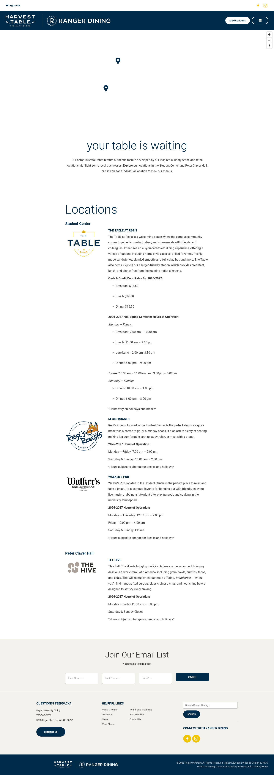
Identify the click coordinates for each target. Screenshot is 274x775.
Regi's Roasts (119, 419)
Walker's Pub (118, 477)
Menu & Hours (237, 20)
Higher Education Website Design (241, 762)
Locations (107, 714)
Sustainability (137, 714)
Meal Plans (108, 724)
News (105, 719)
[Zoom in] (269, 34)
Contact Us (50, 732)
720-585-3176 (43, 715)
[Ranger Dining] (86, 764)
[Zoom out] (269, 40)
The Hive (114, 560)
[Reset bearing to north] (269, 45)
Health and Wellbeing (141, 709)
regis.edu (14, 5)
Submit (192, 677)
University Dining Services (210, 766)
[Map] (137, 81)
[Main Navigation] (260, 20)
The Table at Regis (122, 230)
